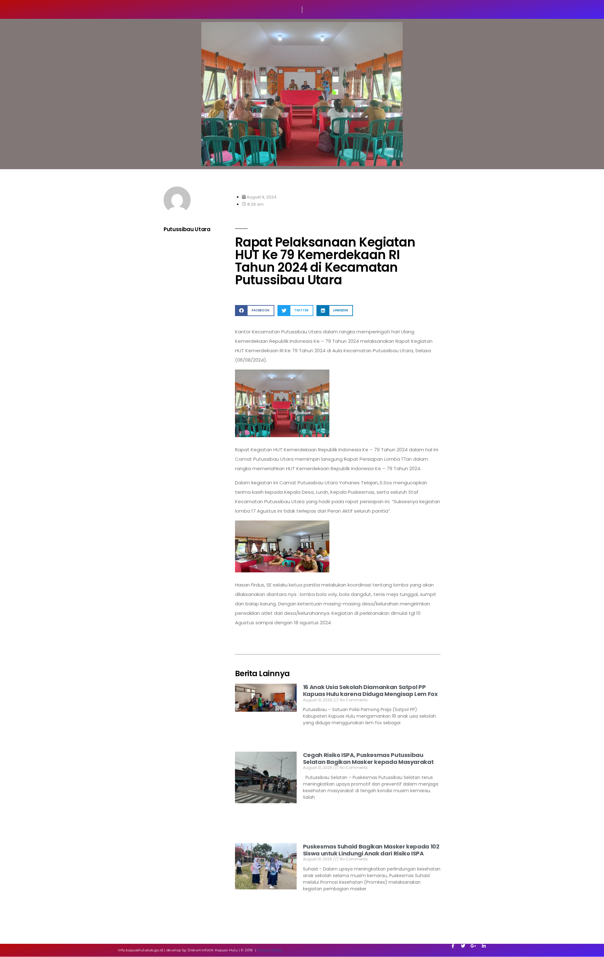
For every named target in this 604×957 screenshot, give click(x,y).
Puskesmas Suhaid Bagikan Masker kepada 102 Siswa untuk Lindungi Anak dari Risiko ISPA (371, 850)
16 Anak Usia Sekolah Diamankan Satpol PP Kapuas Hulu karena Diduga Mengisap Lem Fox (370, 690)
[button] (254, 310)
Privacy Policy (269, 950)
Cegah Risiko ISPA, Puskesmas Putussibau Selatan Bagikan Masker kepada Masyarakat (368, 758)
